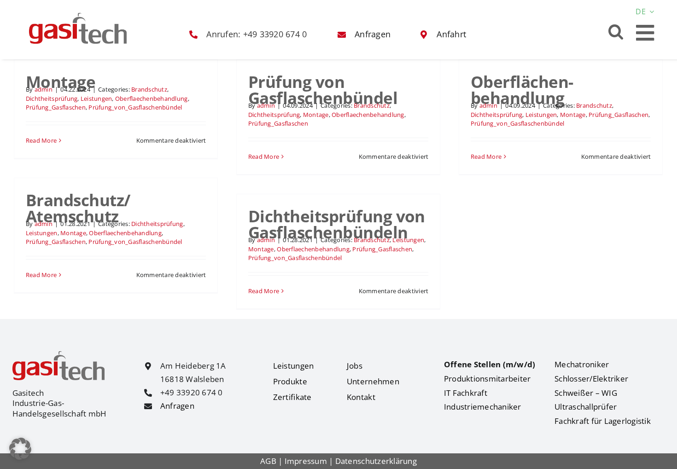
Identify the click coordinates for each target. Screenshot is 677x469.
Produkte (290, 381)
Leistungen (96, 98)
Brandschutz (149, 89)
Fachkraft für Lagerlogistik (602, 421)
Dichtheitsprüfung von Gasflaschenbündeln (336, 224)
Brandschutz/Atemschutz (78, 208)
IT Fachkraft (465, 393)
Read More (41, 140)
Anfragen (177, 405)
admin (44, 89)
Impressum (306, 461)
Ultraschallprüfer (585, 406)
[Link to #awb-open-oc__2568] (645, 33)
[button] (616, 31)
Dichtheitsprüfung (51, 98)
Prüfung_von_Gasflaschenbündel (135, 107)
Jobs (354, 365)
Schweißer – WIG (585, 393)
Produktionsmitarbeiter (487, 378)
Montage (60, 82)
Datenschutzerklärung (376, 461)
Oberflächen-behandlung (522, 90)
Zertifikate (292, 397)
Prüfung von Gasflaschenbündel (322, 90)
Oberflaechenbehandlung (151, 98)
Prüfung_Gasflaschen (56, 107)
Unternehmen (373, 381)
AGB (268, 461)
